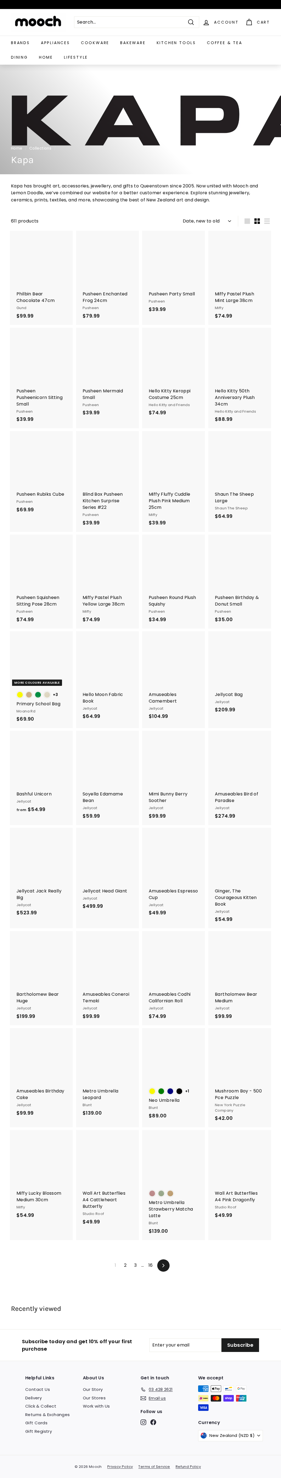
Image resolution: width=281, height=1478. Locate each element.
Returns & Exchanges (47, 1414)
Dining (19, 57)
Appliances (55, 42)
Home (46, 57)
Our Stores (94, 1398)
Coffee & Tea (224, 42)
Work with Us (96, 1406)
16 (150, 1265)
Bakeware (132, 42)
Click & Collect (40, 1406)
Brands (20, 42)
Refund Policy (188, 1466)
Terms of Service (154, 1466)
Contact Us (37, 1389)
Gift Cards (36, 1423)
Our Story (93, 1389)
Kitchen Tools (176, 42)
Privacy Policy (120, 1466)
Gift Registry (38, 1431)
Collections (40, 148)
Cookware (95, 42)
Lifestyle (76, 57)
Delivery (33, 1398)
